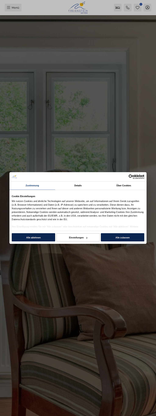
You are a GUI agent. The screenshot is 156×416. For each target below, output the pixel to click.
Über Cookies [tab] (123, 185)
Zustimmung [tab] (32, 185)
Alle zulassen (122, 237)
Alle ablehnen (33, 237)
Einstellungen (76, 237)
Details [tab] (78, 185)
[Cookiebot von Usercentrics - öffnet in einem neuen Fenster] (131, 176)
